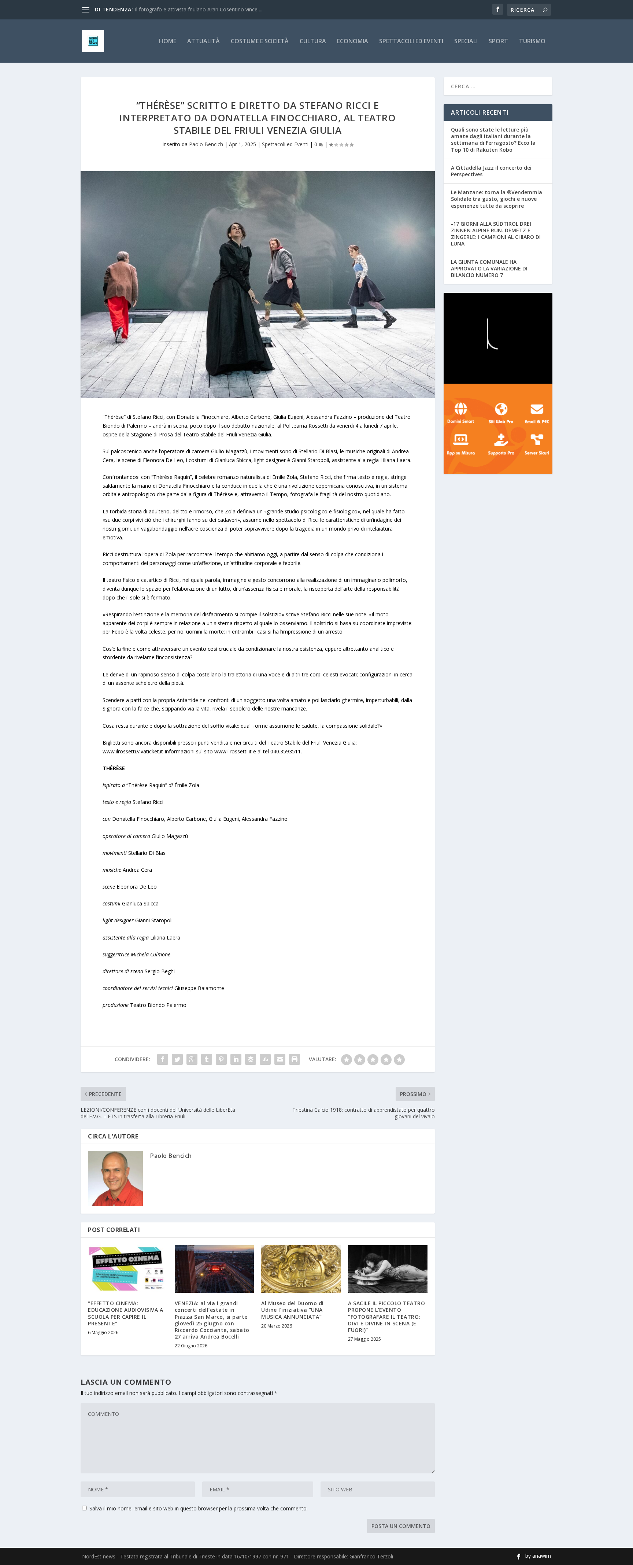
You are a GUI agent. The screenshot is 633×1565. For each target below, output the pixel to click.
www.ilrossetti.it (233, 751)
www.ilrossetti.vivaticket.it (133, 751)
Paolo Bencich (206, 144)
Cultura (313, 41)
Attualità (203, 41)
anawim (541, 1555)
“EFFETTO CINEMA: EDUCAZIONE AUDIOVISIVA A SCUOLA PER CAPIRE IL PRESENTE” (125, 1313)
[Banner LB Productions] (498, 338)
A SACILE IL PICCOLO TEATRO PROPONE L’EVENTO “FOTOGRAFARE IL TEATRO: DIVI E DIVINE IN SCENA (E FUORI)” (386, 1316)
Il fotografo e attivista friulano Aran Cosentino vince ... (198, 9)
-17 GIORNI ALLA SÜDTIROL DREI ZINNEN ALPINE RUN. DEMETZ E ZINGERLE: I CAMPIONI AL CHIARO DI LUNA (496, 233)
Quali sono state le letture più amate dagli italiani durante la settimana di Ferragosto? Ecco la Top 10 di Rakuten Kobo (493, 139)
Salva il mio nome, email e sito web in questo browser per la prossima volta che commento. (198, 1508)
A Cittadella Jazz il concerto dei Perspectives (491, 171)
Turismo (532, 41)
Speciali (466, 41)
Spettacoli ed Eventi (411, 41)
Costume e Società (260, 41)
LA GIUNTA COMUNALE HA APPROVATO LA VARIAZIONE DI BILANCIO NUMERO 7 (489, 268)
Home (167, 41)
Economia (352, 41)
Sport (498, 41)
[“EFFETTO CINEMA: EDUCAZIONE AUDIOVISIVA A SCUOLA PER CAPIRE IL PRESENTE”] (127, 1269)
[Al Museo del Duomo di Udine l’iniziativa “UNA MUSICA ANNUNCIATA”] (301, 1269)
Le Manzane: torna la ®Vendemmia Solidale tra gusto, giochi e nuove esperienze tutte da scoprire (496, 199)
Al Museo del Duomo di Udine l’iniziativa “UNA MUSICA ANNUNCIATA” (292, 1310)
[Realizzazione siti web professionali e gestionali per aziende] (498, 429)
